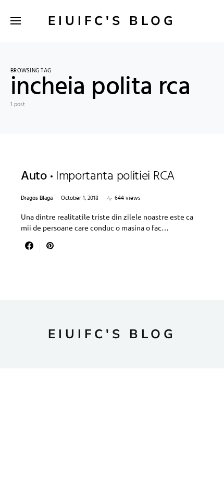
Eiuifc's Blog (112, 20)
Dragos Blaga (37, 198)
